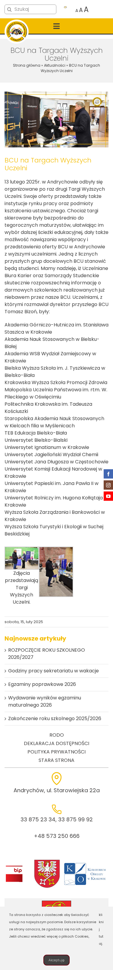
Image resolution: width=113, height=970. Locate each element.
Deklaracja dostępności (56, 743)
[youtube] (108, 496)
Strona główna (26, 65)
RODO (56, 735)
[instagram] (108, 485)
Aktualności (54, 65)
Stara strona (56, 760)
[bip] (14, 867)
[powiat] (47, 861)
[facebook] (108, 474)
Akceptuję (56, 960)
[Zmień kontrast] (65, 9)
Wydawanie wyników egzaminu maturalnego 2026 (44, 701)
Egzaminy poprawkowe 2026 (42, 684)
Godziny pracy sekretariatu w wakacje (53, 670)
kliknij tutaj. (101, 929)
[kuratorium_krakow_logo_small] (85, 863)
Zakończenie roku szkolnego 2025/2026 (54, 718)
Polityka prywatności (56, 751)
